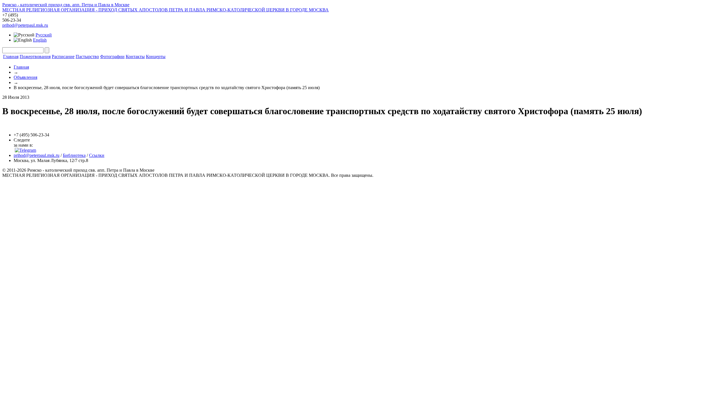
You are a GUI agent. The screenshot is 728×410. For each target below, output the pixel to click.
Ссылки (96, 155)
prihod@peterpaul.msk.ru (25, 25)
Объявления (25, 77)
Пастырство (87, 56)
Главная (10, 56)
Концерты (156, 56)
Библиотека (74, 155)
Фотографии (112, 56)
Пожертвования (35, 56)
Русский (44, 34)
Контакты (135, 56)
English (40, 40)
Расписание (63, 56)
